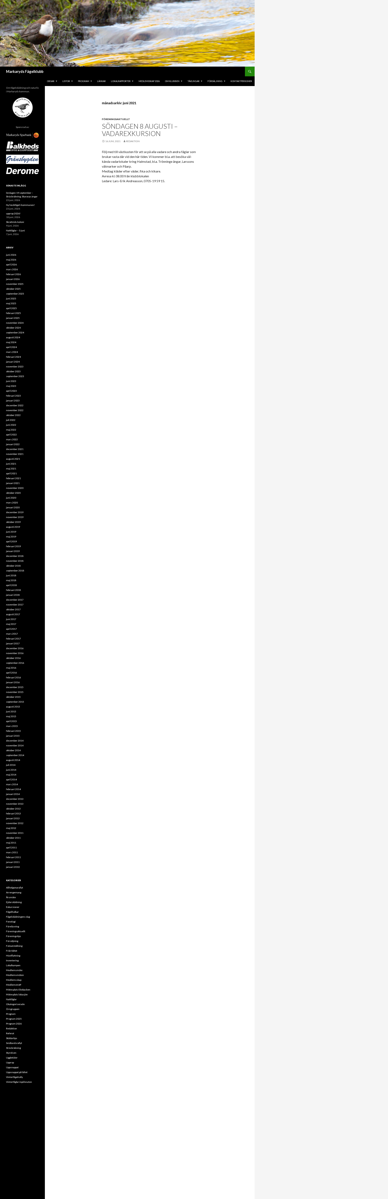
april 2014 (11, 779)
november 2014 (14, 745)
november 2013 (14, 803)
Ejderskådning (14, 902)
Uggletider (12, 1057)
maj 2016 (11, 667)
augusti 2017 (13, 614)
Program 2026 (14, 1023)
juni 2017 (11, 619)
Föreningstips (13, 936)
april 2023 (11, 390)
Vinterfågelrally (14, 1077)
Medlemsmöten (15, 975)
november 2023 (14, 366)
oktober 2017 (13, 609)
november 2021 (14, 453)
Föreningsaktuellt (116, 119)
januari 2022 (13, 444)
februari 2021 (13, 478)
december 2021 (14, 449)
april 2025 (11, 308)
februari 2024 (13, 356)
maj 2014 (11, 774)
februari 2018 (13, 590)
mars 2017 (12, 633)
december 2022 (14, 405)
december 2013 (14, 798)
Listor (66, 81)
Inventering (12, 960)
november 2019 (14, 517)
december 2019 (14, 512)
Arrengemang (13, 892)
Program (83, 81)
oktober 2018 (13, 565)
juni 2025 (11, 298)
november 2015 (14, 692)
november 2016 (14, 653)
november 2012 (14, 823)
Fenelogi (11, 921)
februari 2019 (13, 546)
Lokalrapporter (121, 81)
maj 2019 (11, 536)
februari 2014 (13, 789)
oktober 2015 (13, 696)
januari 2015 (13, 735)
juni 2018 (11, 575)
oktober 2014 (13, 750)
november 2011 (14, 832)
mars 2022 (12, 439)
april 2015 (11, 721)
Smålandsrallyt (14, 1043)
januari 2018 (13, 594)
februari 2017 (13, 638)
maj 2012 (11, 828)
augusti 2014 (13, 760)
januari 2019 (13, 551)
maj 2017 (11, 624)
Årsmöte (11, 897)
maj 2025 (11, 303)
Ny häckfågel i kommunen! (20, 204)
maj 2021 (11, 468)
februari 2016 (13, 677)
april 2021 (11, 473)
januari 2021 (13, 483)
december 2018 (14, 555)
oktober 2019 (13, 521)
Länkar (101, 81)
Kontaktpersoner (241, 81)
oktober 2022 (13, 415)
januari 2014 (13, 794)
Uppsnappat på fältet (16, 1072)
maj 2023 (11, 385)
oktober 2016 (13, 658)
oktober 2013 (13, 808)
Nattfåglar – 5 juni (15, 230)
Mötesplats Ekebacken (18, 989)
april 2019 (11, 541)
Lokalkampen (13, 965)
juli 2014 (10, 764)
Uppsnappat (12, 1067)
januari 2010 (13, 866)
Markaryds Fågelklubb (24, 71)
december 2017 (14, 599)
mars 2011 (12, 852)
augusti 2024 (13, 337)
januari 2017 (13, 643)
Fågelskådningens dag (18, 916)
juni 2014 (11, 769)
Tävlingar (193, 81)
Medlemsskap (13, 979)
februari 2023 (13, 395)
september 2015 (15, 701)
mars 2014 (12, 784)
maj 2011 (11, 842)
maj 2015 (11, 716)
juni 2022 (11, 424)
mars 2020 (12, 502)
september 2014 (15, 755)
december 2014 (14, 740)
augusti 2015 (13, 706)
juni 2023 (11, 381)
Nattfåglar (11, 999)
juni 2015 (11, 711)
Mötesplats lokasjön (17, 994)
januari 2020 (13, 507)
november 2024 (14, 322)
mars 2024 (12, 351)
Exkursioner (12, 907)
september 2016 (15, 662)
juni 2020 (11, 497)
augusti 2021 (13, 458)
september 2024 (15, 332)
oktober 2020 (13, 492)
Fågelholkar (12, 911)
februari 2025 (13, 313)
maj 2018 (11, 580)
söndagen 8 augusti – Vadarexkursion (140, 129)
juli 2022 (10, 419)
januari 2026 (13, 279)
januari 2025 (13, 317)
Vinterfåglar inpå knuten (19, 1081)
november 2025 (14, 283)
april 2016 (11, 672)
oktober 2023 (13, 371)
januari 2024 (13, 361)
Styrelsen (11, 1052)
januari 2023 (13, 400)
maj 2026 (11, 259)
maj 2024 (11, 342)
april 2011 (11, 847)
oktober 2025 (13, 288)
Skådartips (11, 1038)
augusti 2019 (13, 526)
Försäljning (215, 81)
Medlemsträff (13, 984)
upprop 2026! (13, 213)
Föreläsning (12, 926)
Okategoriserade (15, 1004)
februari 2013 (13, 813)
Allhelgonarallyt (14, 887)
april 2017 (11, 628)
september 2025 (15, 293)
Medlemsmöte (14, 970)
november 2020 (14, 487)
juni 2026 (11, 254)
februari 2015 (13, 730)
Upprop (10, 1062)
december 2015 (14, 687)
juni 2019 (11, 531)
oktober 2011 (13, 837)
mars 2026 (12, 269)
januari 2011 (13, 862)
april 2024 (11, 347)
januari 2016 (13, 682)
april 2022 (11, 434)
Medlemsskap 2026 (149, 81)
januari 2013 (13, 818)
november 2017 (14, 604)
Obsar (50, 81)
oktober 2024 (13, 327)
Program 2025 (14, 1018)
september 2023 (15, 376)
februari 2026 (13, 274)
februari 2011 (13, 857)
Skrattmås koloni (15, 221)
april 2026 (11, 264)
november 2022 (14, 410)
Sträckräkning (13, 1047)
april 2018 (11, 585)
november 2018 (14, 560)
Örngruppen (12, 1009)
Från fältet (11, 950)
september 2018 (15, 570)
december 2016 (14, 648)
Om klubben (172, 81)
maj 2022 (11, 429)
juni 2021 (11, 463)
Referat (10, 1033)
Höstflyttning (13, 955)
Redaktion (133, 141)
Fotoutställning (14, 945)
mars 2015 (12, 726)
